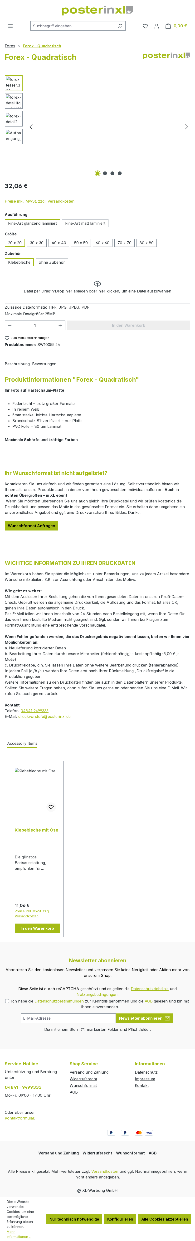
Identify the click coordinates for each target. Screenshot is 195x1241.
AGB (149, 1001)
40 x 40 (59, 242)
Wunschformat (83, 1085)
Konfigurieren (120, 1219)
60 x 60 (102, 242)
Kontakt (142, 1085)
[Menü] (10, 26)
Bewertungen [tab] (44, 363)
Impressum (145, 1078)
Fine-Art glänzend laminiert (32, 223)
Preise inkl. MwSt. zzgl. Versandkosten (39, 201)
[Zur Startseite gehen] (97, 10)
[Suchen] (120, 26)
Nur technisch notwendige (74, 1219)
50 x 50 (81, 242)
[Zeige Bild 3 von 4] (112, 173)
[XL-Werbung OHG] (166, 59)
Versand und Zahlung (89, 1072)
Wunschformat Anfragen (31, 525)
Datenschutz (146, 1072)
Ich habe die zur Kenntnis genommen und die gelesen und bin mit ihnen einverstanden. (100, 1004)
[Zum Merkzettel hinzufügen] (51, 807)
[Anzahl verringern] (10, 325)
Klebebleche (19, 262)
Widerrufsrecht (83, 1078)
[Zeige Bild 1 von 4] (98, 173)
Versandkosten (104, 1171)
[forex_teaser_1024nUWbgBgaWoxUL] (108, 126)
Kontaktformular (19, 1118)
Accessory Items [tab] (22, 743)
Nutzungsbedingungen (97, 994)
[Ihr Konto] (156, 26)
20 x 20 (15, 242)
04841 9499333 (35, 710)
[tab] (17, 364)
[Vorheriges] (30, 126)
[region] (97, 126)
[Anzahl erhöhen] (60, 325)
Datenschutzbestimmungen (59, 1001)
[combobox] (72, 26)
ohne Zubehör (52, 262)
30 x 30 (37, 242)
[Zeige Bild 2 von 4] (105, 173)
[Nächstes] (186, 126)
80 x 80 (147, 242)
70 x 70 (124, 242)
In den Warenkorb (37, 928)
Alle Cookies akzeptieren (164, 1219)
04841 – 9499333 (23, 1087)
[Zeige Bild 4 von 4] (120, 173)
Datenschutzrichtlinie (150, 988)
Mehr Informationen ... (19, 1234)
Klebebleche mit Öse (36, 829)
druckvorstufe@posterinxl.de (44, 716)
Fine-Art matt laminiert (85, 223)
